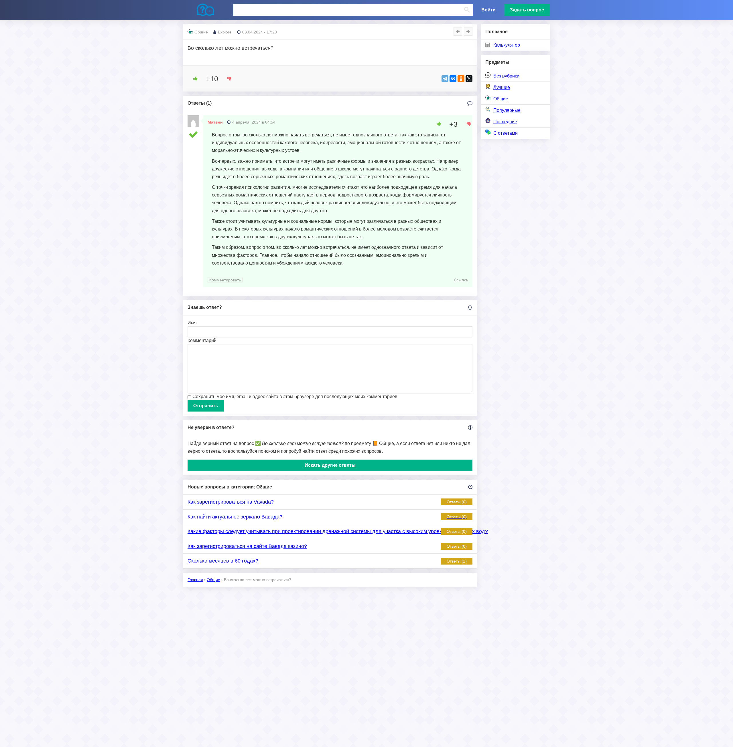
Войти (488, 9)
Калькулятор (506, 45)
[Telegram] (445, 78)
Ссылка (461, 280)
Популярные (507, 110)
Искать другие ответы (330, 465)
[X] (469, 78)
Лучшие (501, 87)
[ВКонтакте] (453, 78)
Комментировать (225, 280)
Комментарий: (203, 340)
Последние (505, 121)
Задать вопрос (527, 9)
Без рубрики (506, 75)
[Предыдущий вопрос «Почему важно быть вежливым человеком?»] (458, 31)
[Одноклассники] (461, 78)
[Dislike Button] (227, 78)
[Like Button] (193, 78)
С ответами (505, 133)
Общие (500, 98)
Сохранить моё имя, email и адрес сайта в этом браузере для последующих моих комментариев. (295, 396)
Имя (192, 322)
